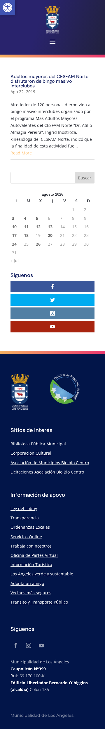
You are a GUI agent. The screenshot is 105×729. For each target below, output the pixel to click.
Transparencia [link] (24, 518)
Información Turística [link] (31, 564)
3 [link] (13, 218)
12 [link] (38, 226)
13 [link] (50, 226)
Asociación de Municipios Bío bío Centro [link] (49, 462)
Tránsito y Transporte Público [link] (39, 602)
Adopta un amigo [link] (27, 583)
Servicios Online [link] (26, 536)
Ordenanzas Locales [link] (30, 527)
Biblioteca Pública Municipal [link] (38, 444)
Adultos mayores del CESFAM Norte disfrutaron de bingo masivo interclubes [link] (49, 81)
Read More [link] (21, 153)
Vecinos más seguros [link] (30, 592)
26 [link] (38, 244)
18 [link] (26, 235)
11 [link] (26, 226)
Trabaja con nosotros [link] (31, 546)
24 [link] (14, 244)
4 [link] (25, 218)
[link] (7, 7)
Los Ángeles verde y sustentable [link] (41, 574)
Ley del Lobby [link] (23, 508)
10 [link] (14, 226)
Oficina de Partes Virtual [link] (34, 555)
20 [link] (50, 235)
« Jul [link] (14, 260)
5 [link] (37, 218)
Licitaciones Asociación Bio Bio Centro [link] (47, 472)
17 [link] (14, 235)
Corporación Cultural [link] (30, 453)
